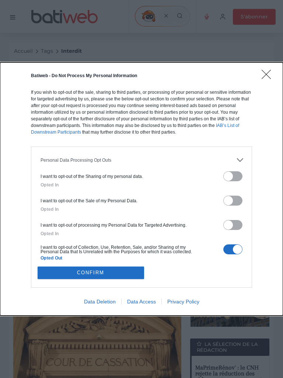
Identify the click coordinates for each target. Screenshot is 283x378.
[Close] (269, 77)
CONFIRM (90, 272)
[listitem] (141, 160)
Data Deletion (100, 302)
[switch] (232, 176)
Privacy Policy (183, 302)
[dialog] (141, 188)
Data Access (141, 302)
